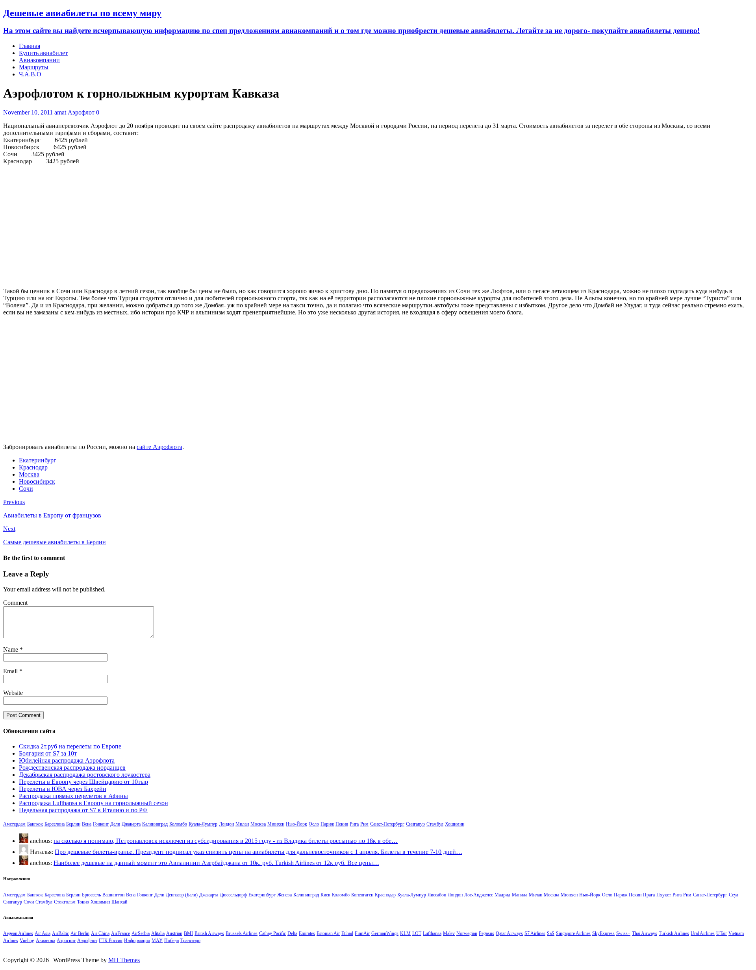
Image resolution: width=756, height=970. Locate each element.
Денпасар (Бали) (182, 895)
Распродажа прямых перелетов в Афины (73, 796)
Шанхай (119, 902)
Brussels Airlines (242, 933)
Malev (449, 933)
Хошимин (454, 824)
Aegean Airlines (18, 933)
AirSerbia (141, 933)
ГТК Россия (110, 940)
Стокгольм (65, 902)
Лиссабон (437, 895)
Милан (242, 824)
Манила (519, 895)
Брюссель (91, 895)
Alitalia (158, 933)
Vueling (27, 940)
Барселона (54, 824)
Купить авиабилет (43, 53)
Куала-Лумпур (203, 824)
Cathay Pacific (272, 933)
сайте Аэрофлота (159, 446)
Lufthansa (432, 933)
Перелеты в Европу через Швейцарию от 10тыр (83, 781)
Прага (649, 895)
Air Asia (42, 933)
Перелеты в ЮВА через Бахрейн (62, 788)
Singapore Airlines (573, 933)
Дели (115, 824)
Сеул (733, 895)
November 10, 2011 (28, 112)
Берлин (73, 824)
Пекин (341, 824)
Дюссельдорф (233, 895)
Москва (29, 474)
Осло (314, 824)
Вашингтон (113, 895)
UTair (721, 933)
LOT (416, 933)
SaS (550, 933)
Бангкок (35, 824)
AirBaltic (60, 933)
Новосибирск (37, 481)
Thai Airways (644, 933)
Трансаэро (190, 940)
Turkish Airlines (674, 933)
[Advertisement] (378, 226)
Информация (137, 940)
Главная (29, 45)
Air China (100, 933)
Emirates (307, 933)
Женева (284, 895)
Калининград (155, 824)
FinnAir (362, 933)
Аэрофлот (81, 112)
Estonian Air (328, 933)
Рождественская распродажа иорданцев (72, 767)
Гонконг (101, 824)
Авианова (45, 940)
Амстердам (14, 824)
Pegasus (486, 933)
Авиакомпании (39, 60)
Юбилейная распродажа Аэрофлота (67, 760)
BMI (188, 933)
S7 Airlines (534, 933)
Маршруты (33, 67)
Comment (15, 602)
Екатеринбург (37, 460)
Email (11, 671)
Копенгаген (362, 895)
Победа (171, 940)
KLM (405, 933)
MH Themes (124, 960)
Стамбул (434, 824)
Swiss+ (623, 933)
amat (60, 112)
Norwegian (466, 933)
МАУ (157, 940)
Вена (86, 824)
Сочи (26, 488)
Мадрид (502, 895)
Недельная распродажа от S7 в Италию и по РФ (83, 810)
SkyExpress (603, 933)
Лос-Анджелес (478, 895)
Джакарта (131, 824)
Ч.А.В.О (30, 74)
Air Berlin (79, 933)
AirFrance (120, 933)
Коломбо (178, 824)
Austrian (174, 933)
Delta (292, 933)
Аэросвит (66, 940)
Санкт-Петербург (387, 824)
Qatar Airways (509, 933)
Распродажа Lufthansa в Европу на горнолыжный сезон (93, 803)
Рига (354, 824)
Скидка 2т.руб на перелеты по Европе (70, 746)
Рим (364, 824)
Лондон (226, 824)
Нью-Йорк (296, 824)
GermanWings (384, 933)
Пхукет (663, 895)
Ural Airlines (703, 933)
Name (11, 649)
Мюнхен (275, 824)
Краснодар (33, 467)
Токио (83, 902)
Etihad (347, 933)
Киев (325, 895)
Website (13, 692)
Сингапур (415, 824)
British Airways (209, 933)
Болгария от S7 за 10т (48, 753)
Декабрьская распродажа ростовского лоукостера (84, 774)
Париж (327, 824)
